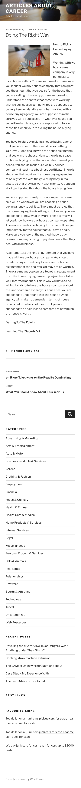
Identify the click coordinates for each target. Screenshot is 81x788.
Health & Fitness (17, 507)
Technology (13, 599)
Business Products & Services (26, 461)
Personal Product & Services (25, 553)
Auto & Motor (15, 453)
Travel (10, 607)
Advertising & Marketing (22, 438)
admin (42, 29)
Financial (12, 492)
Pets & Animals (16, 561)
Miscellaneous (15, 545)
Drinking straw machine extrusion (28, 658)
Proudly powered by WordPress (25, 779)
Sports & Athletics (18, 591)
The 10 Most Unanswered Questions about (34, 666)
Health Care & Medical (20, 515)
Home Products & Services (24, 522)
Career (10, 469)
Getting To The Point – (20, 322)
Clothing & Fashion (18, 476)
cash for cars (48, 745)
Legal (9, 538)
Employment (14, 484)
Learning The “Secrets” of (23, 331)
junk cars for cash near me (56, 732)
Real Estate (13, 568)
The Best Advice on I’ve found (25, 681)
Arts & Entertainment (20, 446)
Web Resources (16, 622)
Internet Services (25, 351)
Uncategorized (15, 614)
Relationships (15, 576)
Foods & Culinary (17, 499)
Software (12, 584)
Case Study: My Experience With (27, 673)
